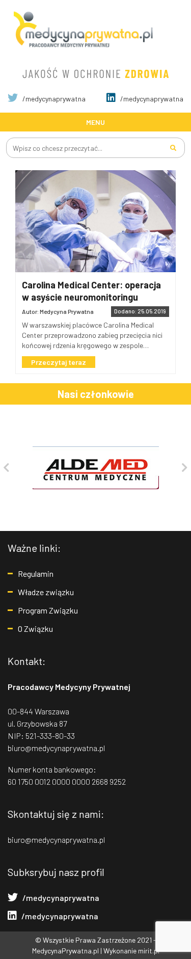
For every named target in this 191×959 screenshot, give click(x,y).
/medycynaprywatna (53, 98)
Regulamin (35, 573)
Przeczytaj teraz (58, 362)
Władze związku (46, 592)
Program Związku (48, 610)
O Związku (35, 628)
